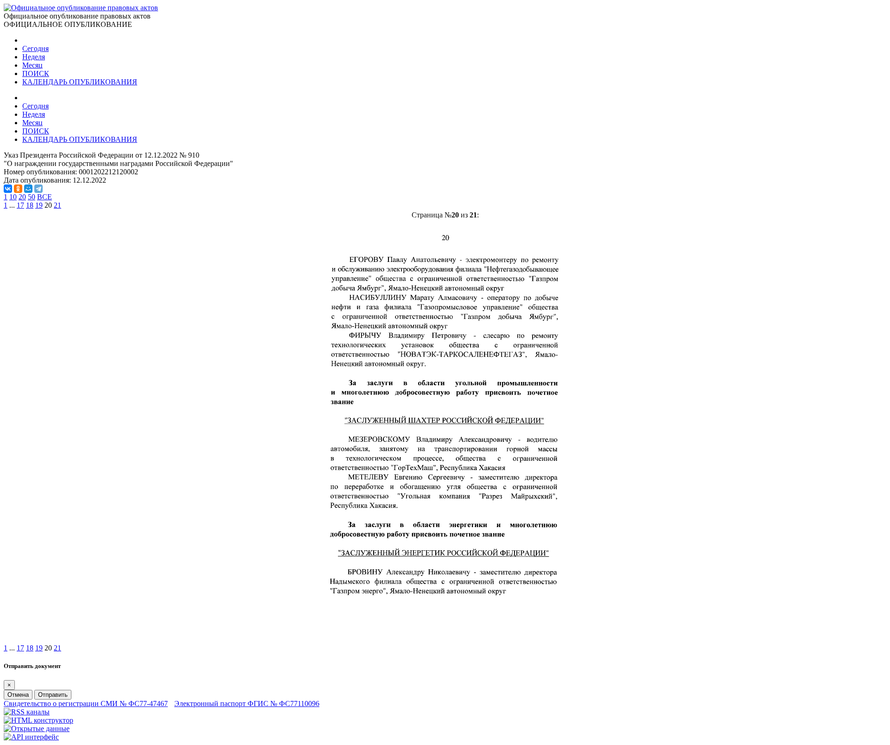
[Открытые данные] (37, 728)
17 (20, 205)
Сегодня (35, 48)
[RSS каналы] (27, 712)
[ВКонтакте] (8, 189)
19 (39, 205)
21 (57, 205)
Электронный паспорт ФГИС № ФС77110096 (246, 703)
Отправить (53, 694)
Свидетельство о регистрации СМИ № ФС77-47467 (86, 703)
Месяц (32, 65)
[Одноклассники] (18, 189)
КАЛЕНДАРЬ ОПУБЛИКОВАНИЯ (79, 82)
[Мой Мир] (28, 189)
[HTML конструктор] (38, 720)
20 (22, 197)
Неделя (33, 57)
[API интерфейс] (31, 737)
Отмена (18, 694)
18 (29, 205)
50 (31, 197)
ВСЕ (44, 197)
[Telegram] (38, 189)
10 (13, 197)
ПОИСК (35, 73)
